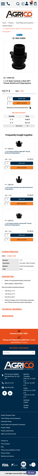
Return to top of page (33, 464)
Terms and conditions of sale (10, 450)
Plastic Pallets (5, 428)
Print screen (20, 38)
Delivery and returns (7, 456)
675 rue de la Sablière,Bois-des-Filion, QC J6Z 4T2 (12, 376)
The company (5, 444)
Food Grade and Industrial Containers (13, 424)
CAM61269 (10, 220)
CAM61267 (10, 148)
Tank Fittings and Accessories (10, 418)
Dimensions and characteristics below (18, 107)
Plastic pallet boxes (7, 431)
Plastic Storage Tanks (8, 415)
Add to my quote (21, 167)
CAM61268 (10, 184)
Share (20, 34)
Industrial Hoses (6, 421)
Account (26, 3)
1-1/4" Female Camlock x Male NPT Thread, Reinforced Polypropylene (17, 152)
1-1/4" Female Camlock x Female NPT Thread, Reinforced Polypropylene (18, 224)
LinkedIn (10, 393)
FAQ (2, 447)
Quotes (35, 3)
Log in (22, 3)
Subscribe (32, 353)
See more (19, 126)
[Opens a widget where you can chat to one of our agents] (31, 473)
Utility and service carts (8, 434)
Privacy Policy (5, 453)
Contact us (4, 441)
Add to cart (21, 99)
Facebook (4, 393)
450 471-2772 (8, 3)
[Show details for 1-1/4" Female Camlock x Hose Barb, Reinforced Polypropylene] (19, 179)
